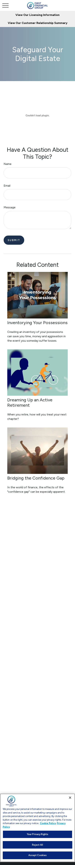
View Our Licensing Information (37, 15)
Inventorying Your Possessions (37, 322)
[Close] (70, 798)
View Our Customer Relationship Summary (37, 23)
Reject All (37, 844)
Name (7, 164)
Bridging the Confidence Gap (35, 478)
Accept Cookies (37, 855)
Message (9, 207)
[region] (37, 828)
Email (7, 185)
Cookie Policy (48, 823)
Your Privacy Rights (37, 834)
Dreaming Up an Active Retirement (29, 402)
